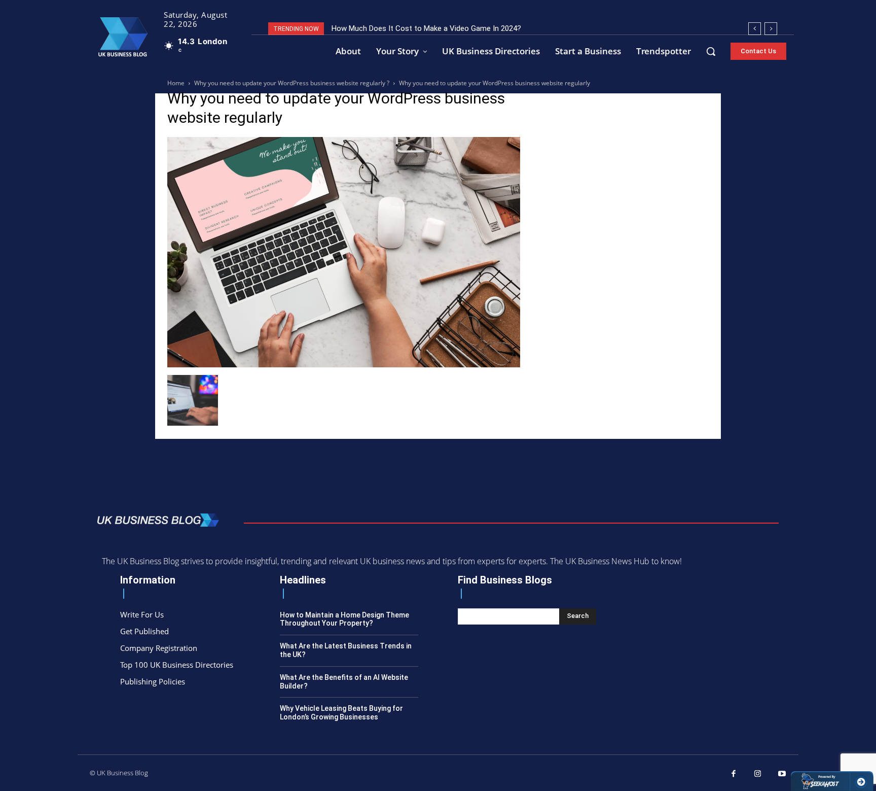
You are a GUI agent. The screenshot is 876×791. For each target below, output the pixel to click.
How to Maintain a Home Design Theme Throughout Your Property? (344, 619)
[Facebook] (734, 774)
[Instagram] (758, 774)
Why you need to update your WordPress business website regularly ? (291, 83)
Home (176, 83)
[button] (711, 51)
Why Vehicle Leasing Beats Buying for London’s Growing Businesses (341, 712)
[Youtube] (782, 774)
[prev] (754, 28)
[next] (770, 28)
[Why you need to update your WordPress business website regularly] (343, 364)
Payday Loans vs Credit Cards (387, 28)
